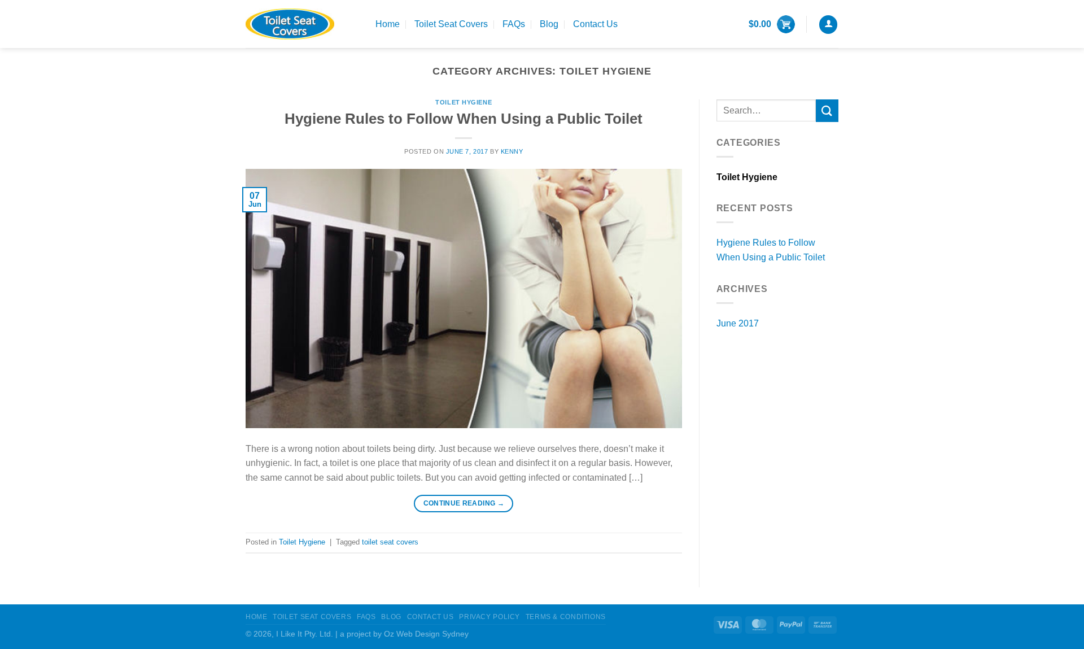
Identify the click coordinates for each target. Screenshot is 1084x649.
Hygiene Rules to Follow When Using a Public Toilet (463, 119)
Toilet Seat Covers (451, 24)
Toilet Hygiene (463, 102)
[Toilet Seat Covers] (302, 24)
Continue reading (464, 503)
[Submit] (827, 110)
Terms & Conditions (566, 617)
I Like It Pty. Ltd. (304, 633)
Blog (549, 24)
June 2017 (737, 323)
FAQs (513, 24)
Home (387, 24)
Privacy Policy (489, 617)
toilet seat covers (390, 542)
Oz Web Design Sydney (426, 633)
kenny (512, 151)
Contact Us (595, 24)
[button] (772, 24)
